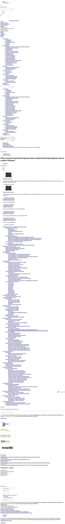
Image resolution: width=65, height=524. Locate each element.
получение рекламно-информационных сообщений (26, 416)
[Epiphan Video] (5, 438)
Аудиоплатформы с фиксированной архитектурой (19, 254)
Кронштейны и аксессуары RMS (13, 396)
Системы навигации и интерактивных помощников (19, 390)
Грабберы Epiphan (9, 363)
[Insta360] (7, 450)
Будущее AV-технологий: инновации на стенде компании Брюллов (15, 459)
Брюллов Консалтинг (14, 20)
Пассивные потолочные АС (14, 263)
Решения (5, 66)
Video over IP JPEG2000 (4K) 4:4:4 (15, 340)
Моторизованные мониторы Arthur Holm (17, 360)
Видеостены (8, 352)
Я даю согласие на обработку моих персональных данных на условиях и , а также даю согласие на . (32, 415)
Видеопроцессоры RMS (8, 146)
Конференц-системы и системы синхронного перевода (17, 46)
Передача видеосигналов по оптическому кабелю (19, 344)
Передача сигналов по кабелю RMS (13, 343)
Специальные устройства (13, 328)
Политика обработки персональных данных (10, 510)
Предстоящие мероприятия (11, 76)
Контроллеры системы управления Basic (17, 371)
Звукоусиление (9, 50)
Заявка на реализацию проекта (12, 67)
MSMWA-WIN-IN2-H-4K (8, 200)
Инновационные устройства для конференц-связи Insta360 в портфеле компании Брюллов (20, 457)
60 (3, 169)
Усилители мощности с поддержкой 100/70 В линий (19, 278)
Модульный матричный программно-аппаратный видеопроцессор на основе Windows (28, 330)
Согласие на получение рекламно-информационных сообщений (14, 511)
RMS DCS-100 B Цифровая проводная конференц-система (21, 237)
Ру (3, 11)
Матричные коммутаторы (13, 325)
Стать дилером (9, 71)
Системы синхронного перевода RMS (14, 243)
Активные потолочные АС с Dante (15, 264)
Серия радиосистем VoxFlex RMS (13, 247)
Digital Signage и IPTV (10, 59)
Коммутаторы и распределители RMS (14, 319)
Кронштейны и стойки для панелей (16, 400)
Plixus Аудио (11, 229)
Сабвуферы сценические (13, 274)
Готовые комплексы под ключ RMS (19, 512)
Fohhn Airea (10, 287)
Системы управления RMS (11, 368)
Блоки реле (10, 369)
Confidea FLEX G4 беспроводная (15, 231)
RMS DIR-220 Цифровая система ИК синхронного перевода (21, 245)
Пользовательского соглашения (40, 414)
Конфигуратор (6, 84)
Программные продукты (11, 62)
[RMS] (5, 426)
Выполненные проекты (11, 68)
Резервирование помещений (14, 387)
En (3, 12)
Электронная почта (8, 497)
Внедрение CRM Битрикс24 (12, 404)
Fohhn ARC (10, 286)
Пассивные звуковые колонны (14, 266)
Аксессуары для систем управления (16, 382)
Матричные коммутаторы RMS (12, 323)
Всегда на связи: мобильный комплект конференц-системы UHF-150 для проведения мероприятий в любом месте (25, 462)
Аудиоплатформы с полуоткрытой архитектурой (18, 255)
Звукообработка (9, 49)
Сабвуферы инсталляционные (14, 270)
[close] (64, 391)
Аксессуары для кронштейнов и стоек (16, 398)
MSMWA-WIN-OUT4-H (8, 213)
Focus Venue (10, 285)
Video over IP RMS (10, 338)
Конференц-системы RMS (11, 235)
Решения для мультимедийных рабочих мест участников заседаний (22, 386)
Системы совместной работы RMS (13, 296)
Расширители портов (12, 258)
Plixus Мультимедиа (12, 230)
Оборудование (6, 45)
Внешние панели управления (14, 259)
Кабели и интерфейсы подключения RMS (15, 392)
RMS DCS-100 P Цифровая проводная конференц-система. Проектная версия (25, 238)
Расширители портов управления (15, 375)
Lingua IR (10, 242)
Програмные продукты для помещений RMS (15, 402)
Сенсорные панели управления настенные (17, 378)
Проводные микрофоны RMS (12, 249)
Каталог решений (9, 69)
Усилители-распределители (14, 320)
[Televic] (5, 432)
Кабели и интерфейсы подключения (13, 60)
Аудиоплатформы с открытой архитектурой (17, 257)
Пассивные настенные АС (14, 265)
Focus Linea (10, 282)
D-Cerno (10, 232)
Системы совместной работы (12, 51)
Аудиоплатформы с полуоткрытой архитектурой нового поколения (22, 256)
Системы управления (10, 58)
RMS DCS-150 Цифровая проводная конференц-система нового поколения (24, 239)
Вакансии (8, 43)
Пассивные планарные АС (14, 269)
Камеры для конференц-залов (12, 52)
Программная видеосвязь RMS (12, 310)
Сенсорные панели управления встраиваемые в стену (19, 377)
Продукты (5, 163)
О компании (5, 38)
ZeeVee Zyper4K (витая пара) (14, 333)
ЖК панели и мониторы (11, 355)
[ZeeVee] (5, 444)
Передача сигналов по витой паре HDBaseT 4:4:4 (18, 348)
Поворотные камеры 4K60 (14, 302)
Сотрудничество (6, 70)
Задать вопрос (4, 475)
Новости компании (10, 75)
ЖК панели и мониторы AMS (14, 356)
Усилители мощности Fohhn (12, 294)
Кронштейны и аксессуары (11, 61)
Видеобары (10, 311)
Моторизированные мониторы (12, 359)
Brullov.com (5, 142)
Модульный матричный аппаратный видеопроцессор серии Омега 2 (23, 329)
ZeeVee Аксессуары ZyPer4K (14, 336)
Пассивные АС (11, 272)
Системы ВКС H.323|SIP (13, 307)
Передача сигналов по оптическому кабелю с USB (19, 350)
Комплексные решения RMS (12, 315)
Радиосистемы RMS (10, 250)
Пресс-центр (6, 74)
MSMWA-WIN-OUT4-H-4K (9, 220)
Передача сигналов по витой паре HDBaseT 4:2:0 (18, 347)
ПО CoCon (10, 234)
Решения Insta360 (9, 314)
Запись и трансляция (10, 57)
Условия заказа (9, 63)
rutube (4, 516)
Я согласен (3, 522)
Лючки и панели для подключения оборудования (18, 393)
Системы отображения (10, 55)
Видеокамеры (11, 313)
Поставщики (8, 41)
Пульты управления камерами (14, 304)
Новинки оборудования (11, 78)
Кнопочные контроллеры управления (16, 370)
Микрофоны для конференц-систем (15, 233)
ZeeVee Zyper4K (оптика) (13, 334)
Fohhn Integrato (11, 291)
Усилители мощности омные (14, 279)
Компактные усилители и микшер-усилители (18, 277)
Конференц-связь (9, 53)
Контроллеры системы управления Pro (16, 372)
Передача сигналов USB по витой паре (16, 346)
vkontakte (5, 515)
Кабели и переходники (13, 394)
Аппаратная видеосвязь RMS (12, 306)
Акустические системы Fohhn (12, 281)
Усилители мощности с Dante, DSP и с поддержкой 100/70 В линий (22, 280)
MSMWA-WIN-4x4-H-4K (8, 192)
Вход (4, 1)
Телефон (6, 496)
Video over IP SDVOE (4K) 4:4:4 (15, 342)
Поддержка (5, 79)
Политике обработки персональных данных (38, 519)
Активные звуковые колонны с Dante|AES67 (17, 267)
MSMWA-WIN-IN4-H (7, 206)
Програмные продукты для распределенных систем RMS (18, 403)
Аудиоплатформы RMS (11, 253)
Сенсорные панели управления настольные (17, 379)
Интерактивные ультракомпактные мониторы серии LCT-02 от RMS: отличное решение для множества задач (24, 465)
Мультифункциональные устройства (16, 317)
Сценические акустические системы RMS (15, 271)
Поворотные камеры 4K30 (14, 301)
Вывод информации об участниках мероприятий (18, 388)
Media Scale (10, 288)
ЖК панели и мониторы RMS (14, 358)
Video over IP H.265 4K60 (13, 339)
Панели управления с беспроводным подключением (19, 374)
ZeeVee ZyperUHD (12, 337)
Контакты (8, 44)
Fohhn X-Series (11, 290)
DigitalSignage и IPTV (12, 385)
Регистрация (6, 2)
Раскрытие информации (6, 512)
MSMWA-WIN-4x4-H (7, 178)
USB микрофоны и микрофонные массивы (17, 312)
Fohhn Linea (10, 289)
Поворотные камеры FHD (13, 299)
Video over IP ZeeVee (10, 331)
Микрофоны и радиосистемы (12, 47)
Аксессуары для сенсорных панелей (16, 380)
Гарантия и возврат (10, 80)
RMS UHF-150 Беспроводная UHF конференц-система (20, 240)
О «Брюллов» (8, 39)
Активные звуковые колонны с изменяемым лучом (19, 273)
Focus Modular (11, 283)
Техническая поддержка (11, 82)
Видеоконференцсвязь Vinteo (12, 309)
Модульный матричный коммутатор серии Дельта (19, 326)
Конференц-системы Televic (12, 227)
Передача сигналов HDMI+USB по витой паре (18, 345)
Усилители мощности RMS (11, 275)
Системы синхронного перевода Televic (14, 241)
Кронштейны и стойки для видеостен (16, 399)
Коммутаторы (11, 321)
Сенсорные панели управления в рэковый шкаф (18, 376)
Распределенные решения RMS (12, 384)
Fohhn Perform (11, 293)
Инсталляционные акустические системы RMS (16, 262)
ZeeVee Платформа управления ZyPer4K (17, 335)
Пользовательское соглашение (7, 509)
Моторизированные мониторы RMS (16, 361)
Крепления (10, 303)
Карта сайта (29, 512)
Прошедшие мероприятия (11, 77)
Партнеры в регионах (10, 42)
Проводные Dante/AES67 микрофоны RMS (15, 248)
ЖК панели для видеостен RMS (15, 354)
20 (3, 167)
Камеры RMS (8, 298)
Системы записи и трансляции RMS (13, 366)
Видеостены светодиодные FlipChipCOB (17, 353)
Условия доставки (9, 65)
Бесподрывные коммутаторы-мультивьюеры (17, 322)
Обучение (8, 72)
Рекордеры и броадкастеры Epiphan (13, 364)
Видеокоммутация (10, 54)
